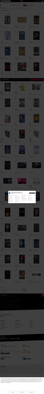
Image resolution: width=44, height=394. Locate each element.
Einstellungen (31, 392)
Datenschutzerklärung (8, 382)
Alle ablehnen (22, 392)
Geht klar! (13, 392)
